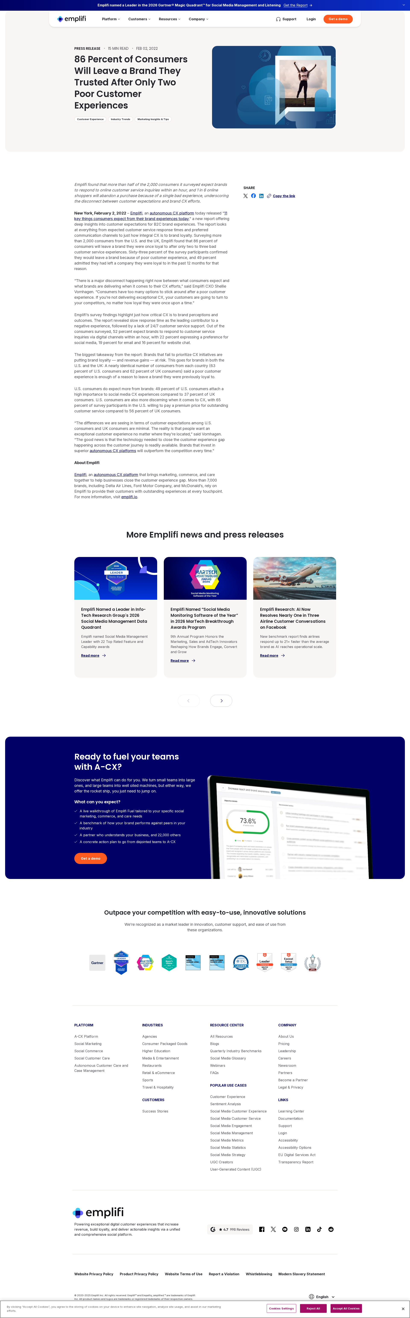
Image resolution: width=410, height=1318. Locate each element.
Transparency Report (295, 1162)
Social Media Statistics (228, 1147)
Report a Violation (224, 1274)
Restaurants (152, 1065)
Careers (284, 1058)
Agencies (149, 1036)
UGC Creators (221, 1162)
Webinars (217, 1065)
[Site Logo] (71, 19)
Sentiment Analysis (225, 1104)
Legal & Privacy (290, 1087)
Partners (285, 1073)
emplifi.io (129, 497)
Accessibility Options (294, 1147)
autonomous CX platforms (113, 450)
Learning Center (291, 1111)
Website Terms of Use (183, 1274)
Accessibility (288, 1140)
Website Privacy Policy (93, 1274)
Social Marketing (87, 1044)
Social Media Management (231, 1133)
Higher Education (156, 1051)
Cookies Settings (281, 1308)
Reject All (313, 1308)
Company (197, 19)
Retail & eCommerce (158, 1073)
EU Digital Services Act (296, 1155)
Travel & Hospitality (158, 1087)
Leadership (287, 1051)
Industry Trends (120, 119)
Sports (147, 1080)
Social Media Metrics (227, 1140)
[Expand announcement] (404, 5)
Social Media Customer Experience (238, 1111)
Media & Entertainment (160, 1058)
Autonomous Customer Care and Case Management (101, 1068)
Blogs (214, 1044)
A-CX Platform (86, 1036)
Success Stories (155, 1111)
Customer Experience (90, 119)
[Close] (403, 1309)
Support (285, 1126)
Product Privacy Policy (139, 1274)
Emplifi (136, 213)
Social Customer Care (92, 1058)
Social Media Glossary (228, 1058)
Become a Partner (293, 1080)
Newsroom (287, 1065)
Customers (137, 19)
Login (311, 19)
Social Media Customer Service (235, 1118)
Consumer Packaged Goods (164, 1044)
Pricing (283, 1044)
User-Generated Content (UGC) (235, 1169)
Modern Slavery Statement (301, 1274)
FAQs (214, 1073)
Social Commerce (88, 1051)
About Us (286, 1036)
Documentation (290, 1118)
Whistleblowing (259, 1274)
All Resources (221, 1036)
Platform (109, 19)
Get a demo (338, 19)
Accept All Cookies (346, 1308)
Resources (168, 19)
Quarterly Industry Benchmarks (236, 1051)
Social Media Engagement (231, 1126)
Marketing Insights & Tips (153, 119)
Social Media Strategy (227, 1155)
